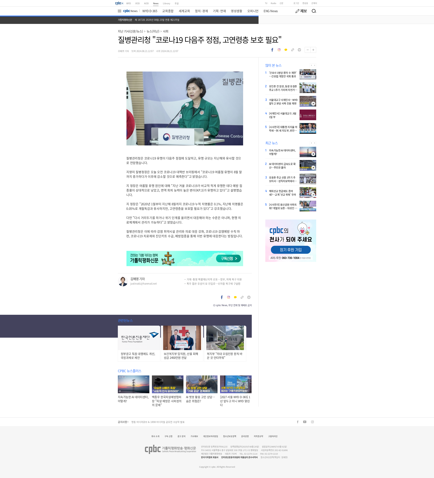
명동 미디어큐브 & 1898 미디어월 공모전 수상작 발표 (158, 422)
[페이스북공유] (272, 50)
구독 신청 (168, 436)
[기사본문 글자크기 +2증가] (313, 50)
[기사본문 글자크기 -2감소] (307, 50)
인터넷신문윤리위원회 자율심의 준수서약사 (239, 457)
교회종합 (167, 11)
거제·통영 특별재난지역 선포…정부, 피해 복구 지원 (214, 279)
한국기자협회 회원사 (209, 457)
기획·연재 (219, 11)
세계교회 (184, 11)
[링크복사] (292, 50)
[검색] (314, 11)
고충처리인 (273, 436)
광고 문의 (181, 436)
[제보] (301, 11)
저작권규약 (258, 436)
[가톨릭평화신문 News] (130, 11)
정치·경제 (201, 11)
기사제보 (194, 436)
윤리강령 (245, 436)
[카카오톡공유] (286, 50)
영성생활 (236, 11)
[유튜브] (305, 422)
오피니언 (253, 11)
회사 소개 (155, 436)
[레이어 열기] (120, 11)
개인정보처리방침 (210, 436)
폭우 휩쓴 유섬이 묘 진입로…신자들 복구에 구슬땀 (213, 283)
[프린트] (299, 50)
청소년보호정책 (229, 436)
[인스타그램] (312, 422)
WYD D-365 (149, 11)
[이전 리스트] (311, 65)
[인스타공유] (279, 50)
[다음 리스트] (314, 65)
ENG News (271, 11)
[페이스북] (298, 422)
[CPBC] (119, 3)
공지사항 (122, 422)
